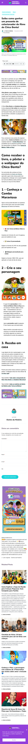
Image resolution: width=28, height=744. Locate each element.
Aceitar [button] (14, 740)
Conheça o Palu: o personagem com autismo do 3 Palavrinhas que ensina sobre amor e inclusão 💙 (14, 671)
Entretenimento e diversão (8, 14)
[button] (2, 3)
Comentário (4, 438)
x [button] (26, 729)
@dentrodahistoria (7, 538)
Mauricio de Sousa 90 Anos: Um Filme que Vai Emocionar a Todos (14, 710)
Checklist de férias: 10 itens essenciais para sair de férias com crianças (14, 637)
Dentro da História (6, 12)
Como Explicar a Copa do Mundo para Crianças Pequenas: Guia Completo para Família (14, 589)
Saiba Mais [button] (5, 735)
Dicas (14, 12)
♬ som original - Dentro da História (12, 557)
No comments (7, 32)
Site (2, 468)
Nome (3, 454)
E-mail (3, 461)
